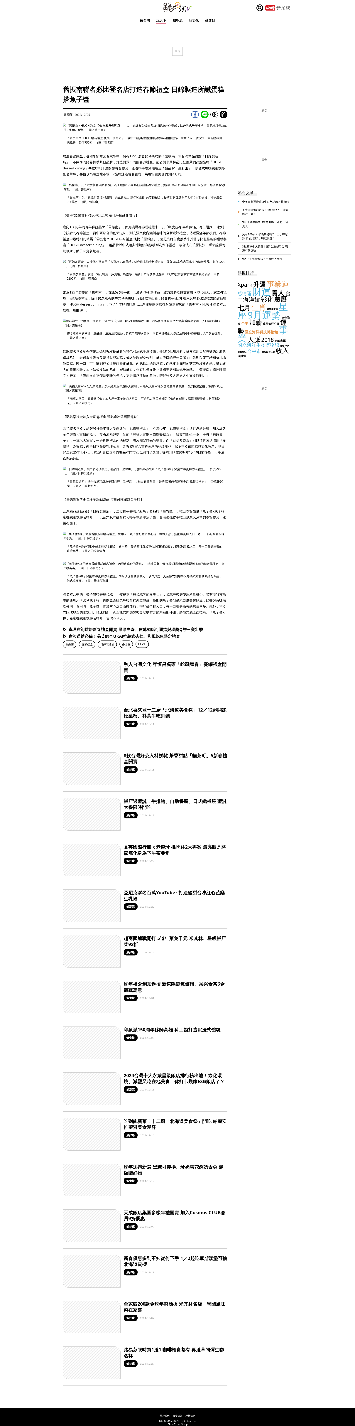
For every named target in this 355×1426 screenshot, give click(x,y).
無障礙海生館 (268, 352)
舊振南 (69, 644)
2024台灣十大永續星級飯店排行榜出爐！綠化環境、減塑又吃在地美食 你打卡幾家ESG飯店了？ (174, 1078)
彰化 (267, 299)
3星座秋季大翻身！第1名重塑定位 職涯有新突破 (265, 248)
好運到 (210, 20)
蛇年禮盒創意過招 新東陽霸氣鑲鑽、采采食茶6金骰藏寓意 (174, 987)
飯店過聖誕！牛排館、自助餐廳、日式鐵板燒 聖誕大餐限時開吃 (175, 804)
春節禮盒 (87, 644)
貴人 (277, 292)
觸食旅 (130, 998)
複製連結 (223, 114)
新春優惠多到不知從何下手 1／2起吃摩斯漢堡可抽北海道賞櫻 (175, 1261)
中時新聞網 (277, 8)
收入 (282, 350)
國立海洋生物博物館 (258, 345)
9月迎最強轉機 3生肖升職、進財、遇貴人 (265, 224)
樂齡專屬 (280, 341)
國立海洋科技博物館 (261, 331)
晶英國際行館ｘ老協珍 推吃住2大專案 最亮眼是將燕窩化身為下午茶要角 (175, 850)
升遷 (259, 284)
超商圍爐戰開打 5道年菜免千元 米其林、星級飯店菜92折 (175, 941)
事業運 (278, 284)
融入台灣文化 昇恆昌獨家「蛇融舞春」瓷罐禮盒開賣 (175, 667)
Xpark (245, 284)
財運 (261, 291)
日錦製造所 (107, 644)
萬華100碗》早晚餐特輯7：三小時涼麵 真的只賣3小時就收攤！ (265, 236)
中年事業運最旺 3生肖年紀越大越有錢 (265, 201)
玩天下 (161, 20)
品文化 (194, 20)
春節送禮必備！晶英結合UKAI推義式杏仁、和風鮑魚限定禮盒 (124, 636)
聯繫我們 (190, 1415)
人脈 (254, 339)
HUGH (142, 644)
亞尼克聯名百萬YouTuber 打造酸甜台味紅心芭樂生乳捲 (174, 895)
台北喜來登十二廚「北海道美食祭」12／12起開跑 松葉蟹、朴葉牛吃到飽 (175, 713)
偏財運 (242, 356)
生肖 (258, 307)
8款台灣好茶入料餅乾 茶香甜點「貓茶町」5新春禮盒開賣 (175, 758)
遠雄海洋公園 (271, 324)
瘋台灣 (145, 20)
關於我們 (165, 1415)
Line (205, 114)
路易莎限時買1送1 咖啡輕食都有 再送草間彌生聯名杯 (174, 1352)
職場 (282, 345)
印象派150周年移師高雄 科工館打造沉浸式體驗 (172, 1029)
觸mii (177, 7)
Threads (214, 114)
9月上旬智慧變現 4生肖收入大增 (262, 259)
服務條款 (177, 1415)
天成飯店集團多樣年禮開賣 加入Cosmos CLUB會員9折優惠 (174, 1215)
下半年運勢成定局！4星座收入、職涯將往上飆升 (265, 212)
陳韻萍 (68, 115)
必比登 (126, 644)
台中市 (254, 351)
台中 (244, 323)
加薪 (255, 322)
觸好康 (130, 678)
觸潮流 (177, 20)
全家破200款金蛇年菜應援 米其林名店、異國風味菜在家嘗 (174, 1307)
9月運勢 (264, 315)
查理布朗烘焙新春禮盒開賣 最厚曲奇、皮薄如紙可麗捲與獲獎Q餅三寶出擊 (135, 629)
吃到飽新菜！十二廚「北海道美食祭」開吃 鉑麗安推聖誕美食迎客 (175, 1124)
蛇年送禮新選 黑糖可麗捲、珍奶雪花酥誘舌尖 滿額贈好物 (173, 1170)
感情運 (244, 293)
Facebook (195, 114)
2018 (267, 339)
